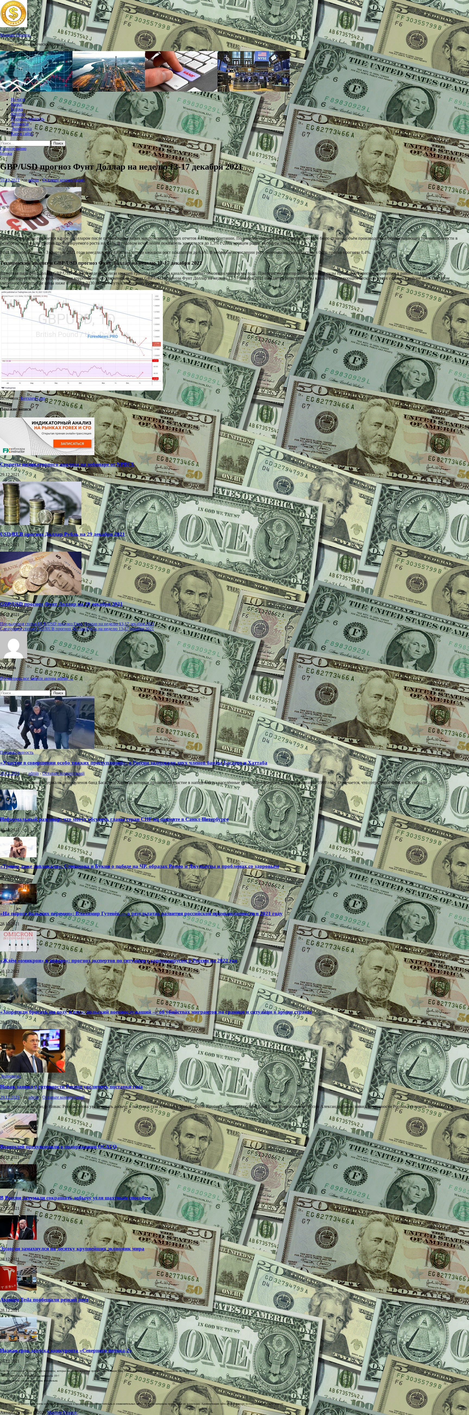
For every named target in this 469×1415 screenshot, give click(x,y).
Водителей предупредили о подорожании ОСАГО (58, 1147)
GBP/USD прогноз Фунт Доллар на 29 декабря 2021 (61, 604)
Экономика (21, 128)
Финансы (19, 123)
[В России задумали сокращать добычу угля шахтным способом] (18, 1187)
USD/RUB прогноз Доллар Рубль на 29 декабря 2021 (62, 534)
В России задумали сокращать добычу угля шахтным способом (75, 1198)
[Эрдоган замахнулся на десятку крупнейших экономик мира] (18, 1238)
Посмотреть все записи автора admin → (36, 678)
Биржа (17, 109)
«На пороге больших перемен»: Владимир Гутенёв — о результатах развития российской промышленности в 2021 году (141, 913)
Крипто (18, 114)
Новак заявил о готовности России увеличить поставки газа (71, 1086)
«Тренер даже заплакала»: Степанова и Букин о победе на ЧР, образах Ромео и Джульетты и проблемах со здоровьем (139, 866)
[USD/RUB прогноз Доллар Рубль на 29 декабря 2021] (40, 523)
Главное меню (13, 148)
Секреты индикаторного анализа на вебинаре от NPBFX (67, 464)
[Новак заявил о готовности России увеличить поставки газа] (32, 1071)
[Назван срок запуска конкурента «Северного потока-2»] (18, 1340)
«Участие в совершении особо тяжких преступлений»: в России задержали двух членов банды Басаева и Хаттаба (133, 763)
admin (33, 180)
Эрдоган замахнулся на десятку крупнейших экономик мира (72, 1248)
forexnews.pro (33, 398)
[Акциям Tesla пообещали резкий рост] (18, 1289)
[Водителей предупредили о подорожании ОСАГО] (18, 1136)
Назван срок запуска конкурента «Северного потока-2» (66, 1350)
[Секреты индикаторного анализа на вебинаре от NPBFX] (47, 453)
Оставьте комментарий (63, 180)
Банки (16, 104)
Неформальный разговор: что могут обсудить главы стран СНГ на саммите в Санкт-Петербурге (114, 819)
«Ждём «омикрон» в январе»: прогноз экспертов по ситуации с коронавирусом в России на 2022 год (118, 960)
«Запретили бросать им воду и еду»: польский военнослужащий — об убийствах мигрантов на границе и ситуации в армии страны (156, 1012)
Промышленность (27, 119)
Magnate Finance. (15, 35)
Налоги (18, 99)
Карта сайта (22, 133)
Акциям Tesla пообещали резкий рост (44, 1299)
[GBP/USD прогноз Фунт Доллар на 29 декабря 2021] (40, 593)
